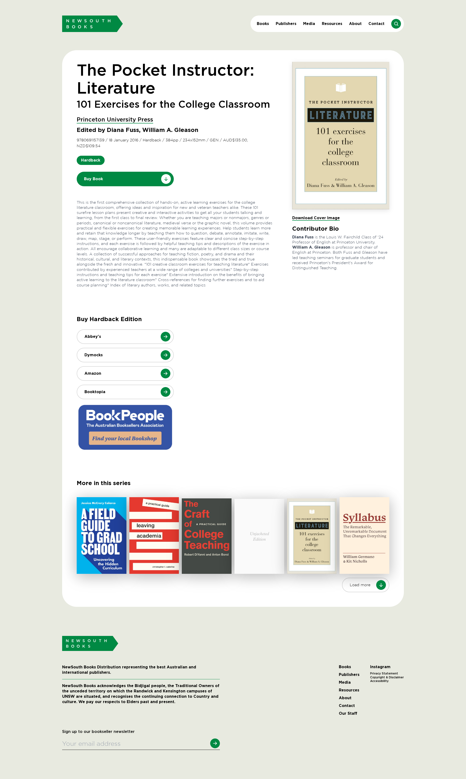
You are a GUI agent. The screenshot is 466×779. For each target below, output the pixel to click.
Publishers (286, 23)
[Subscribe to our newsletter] (215, 743)
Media (309, 23)
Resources (332, 23)
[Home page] (92, 24)
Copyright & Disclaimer (387, 677)
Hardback (90, 160)
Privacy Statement (384, 673)
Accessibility (379, 681)
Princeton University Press (115, 120)
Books (263, 23)
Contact (376, 23)
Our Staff (348, 713)
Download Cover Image (316, 217)
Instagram (380, 667)
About (355, 23)
